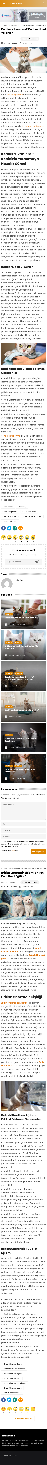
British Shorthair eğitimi (13, 1373)
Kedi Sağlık (18, 673)
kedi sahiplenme (15, 94)
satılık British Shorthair (12, 1393)
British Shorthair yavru (13, 1388)
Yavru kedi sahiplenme (33, 126)
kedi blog (22, 507)
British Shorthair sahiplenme (15, 1003)
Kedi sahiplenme (12, 436)
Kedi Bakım (9, 614)
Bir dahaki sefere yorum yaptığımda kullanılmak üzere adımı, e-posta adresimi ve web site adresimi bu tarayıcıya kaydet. (23, 844)
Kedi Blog (18, 642)
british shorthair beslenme (14, 1369)
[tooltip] (3, 528)
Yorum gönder (38, 851)
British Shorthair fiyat (12, 1378)
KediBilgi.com (15, 3)
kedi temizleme (30, 512)
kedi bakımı (8, 507)
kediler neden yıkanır (33, 516)
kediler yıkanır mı (10, 521)
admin (4, 39)
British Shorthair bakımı (13, 1364)
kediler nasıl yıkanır (11, 516)
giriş (13, 850)
